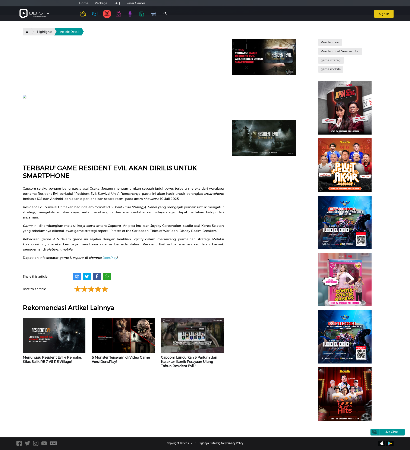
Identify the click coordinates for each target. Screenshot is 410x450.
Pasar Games (135, 3)
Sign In (384, 14)
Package (101, 3)
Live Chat (391, 432)
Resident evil (330, 42)
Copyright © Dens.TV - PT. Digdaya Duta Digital (195, 443)
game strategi (331, 60)
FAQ (117, 3)
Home (83, 3)
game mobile (331, 69)
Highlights (44, 32)
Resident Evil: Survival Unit (340, 51)
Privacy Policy (234, 443)
